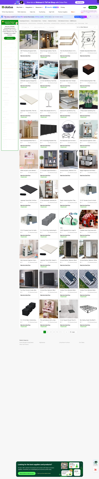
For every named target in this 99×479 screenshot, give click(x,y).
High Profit (51, 12)
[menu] (40, 12)
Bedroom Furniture (52, 20)
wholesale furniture (55, 23)
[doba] (7, 7)
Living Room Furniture (64, 342)
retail (76, 23)
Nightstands (42, 342)
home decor (63, 23)
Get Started (93, 7)
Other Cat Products (24, 344)
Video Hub (32, 12)
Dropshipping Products (24, 20)
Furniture (44, 20)
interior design (81, 23)
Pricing (63, 7)
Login (84, 7)
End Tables (81, 342)
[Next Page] (66, 332)
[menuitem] (8, 12)
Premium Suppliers (62, 12)
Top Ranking (42, 12)
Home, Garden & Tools (36, 20)
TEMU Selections (21, 12)
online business (70, 23)
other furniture (47, 23)
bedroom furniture (32, 23)
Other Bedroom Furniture (63, 20)
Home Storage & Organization (26, 342)
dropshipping (40, 23)
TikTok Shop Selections (8, 12)
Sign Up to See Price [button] (25, 55)
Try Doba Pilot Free (80, 16)
